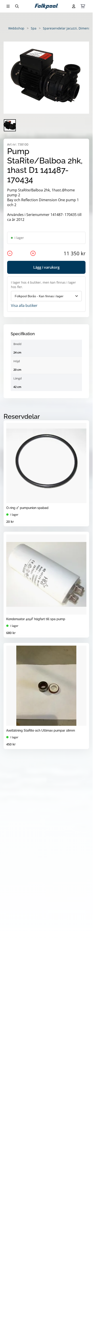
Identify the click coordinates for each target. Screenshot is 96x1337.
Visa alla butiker (24, 305)
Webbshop (16, 28)
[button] (46, 78)
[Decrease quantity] (10, 253)
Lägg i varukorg (46, 267)
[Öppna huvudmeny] (8, 6)
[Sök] (17, 6)
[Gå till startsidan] (46, 6)
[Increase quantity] (33, 253)
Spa (33, 28)
